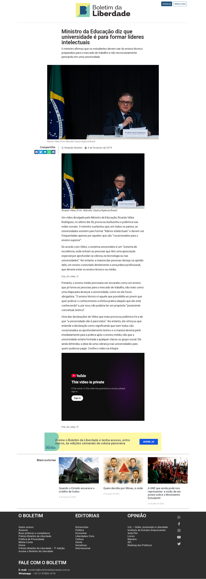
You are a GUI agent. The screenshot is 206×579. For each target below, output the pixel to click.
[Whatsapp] (179, 517)
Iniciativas (81, 545)
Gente (78, 542)
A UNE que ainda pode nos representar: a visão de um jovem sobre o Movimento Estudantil (164, 493)
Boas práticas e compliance (34, 533)
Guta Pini (133, 533)
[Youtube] (179, 537)
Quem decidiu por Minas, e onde (123, 488)
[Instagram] (179, 530)
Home (22, 545)
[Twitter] (179, 544)
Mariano (132, 539)
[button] (36, 152)
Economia (81, 533)
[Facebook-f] (179, 524)
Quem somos (26, 527)
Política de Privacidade (31, 539)
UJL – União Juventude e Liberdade (148, 527)
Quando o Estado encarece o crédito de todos (77, 490)
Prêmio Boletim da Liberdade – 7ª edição (42, 548)
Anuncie (23, 530)
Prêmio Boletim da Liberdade (35, 536)
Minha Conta (26, 542)
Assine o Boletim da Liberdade (36, 551)
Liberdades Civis (84, 536)
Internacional (82, 548)
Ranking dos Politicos (140, 545)
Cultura (79, 539)
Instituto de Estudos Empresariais (147, 530)
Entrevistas (81, 527)
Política (79, 530)
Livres (131, 536)
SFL (130, 542)
